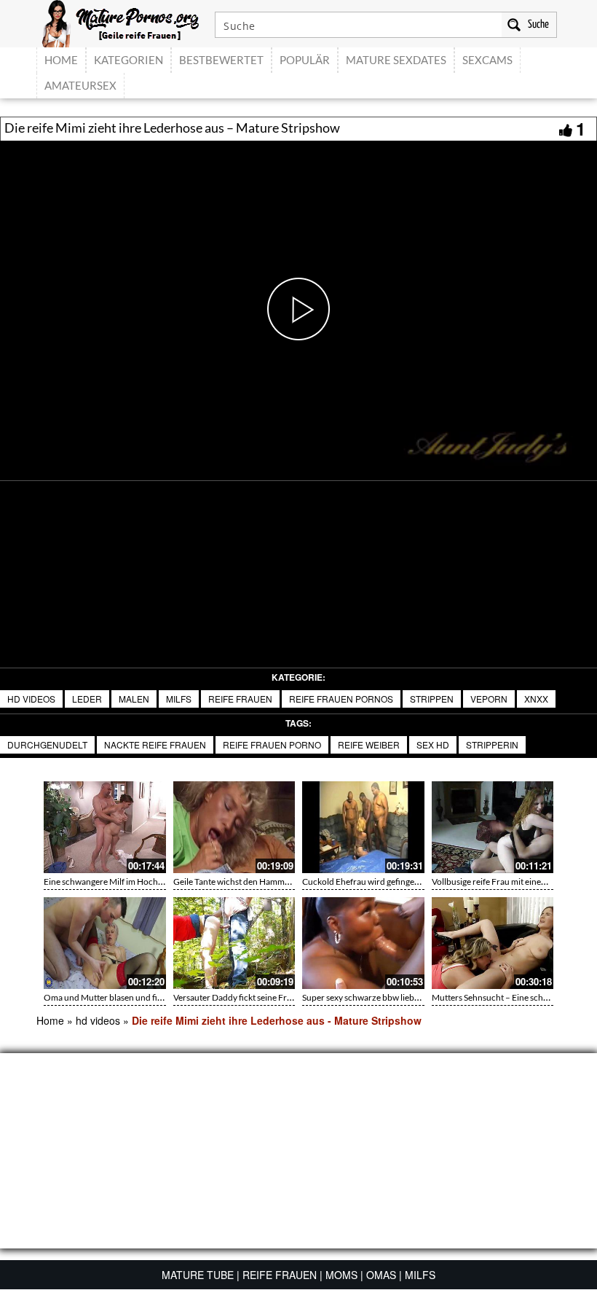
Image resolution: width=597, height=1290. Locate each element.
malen (134, 698)
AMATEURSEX (80, 85)
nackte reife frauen (155, 744)
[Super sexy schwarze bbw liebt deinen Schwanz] (363, 943)
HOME (61, 59)
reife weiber (369, 744)
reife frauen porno (272, 744)
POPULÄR (305, 59)
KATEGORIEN (128, 59)
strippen (432, 698)
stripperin (492, 744)
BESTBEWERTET (221, 59)
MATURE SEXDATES (396, 59)
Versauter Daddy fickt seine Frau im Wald (250, 997)
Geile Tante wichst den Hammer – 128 (244, 881)
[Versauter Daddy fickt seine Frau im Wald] (234, 943)
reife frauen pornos (341, 698)
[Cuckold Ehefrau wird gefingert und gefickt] (363, 827)
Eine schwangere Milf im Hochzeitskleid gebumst (136, 881)
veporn (488, 698)
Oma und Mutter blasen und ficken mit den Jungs (136, 997)
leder (87, 698)
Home (50, 1020)
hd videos (31, 698)
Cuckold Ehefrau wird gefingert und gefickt (383, 881)
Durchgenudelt (47, 744)
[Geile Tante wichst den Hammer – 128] (234, 827)
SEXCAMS (487, 59)
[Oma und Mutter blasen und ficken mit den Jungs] (105, 943)
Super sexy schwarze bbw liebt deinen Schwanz (391, 997)
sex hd (432, 744)
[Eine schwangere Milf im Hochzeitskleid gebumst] (105, 827)
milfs (178, 698)
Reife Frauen (240, 698)
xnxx (536, 698)
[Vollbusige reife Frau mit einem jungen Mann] (493, 827)
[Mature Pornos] (120, 22)
